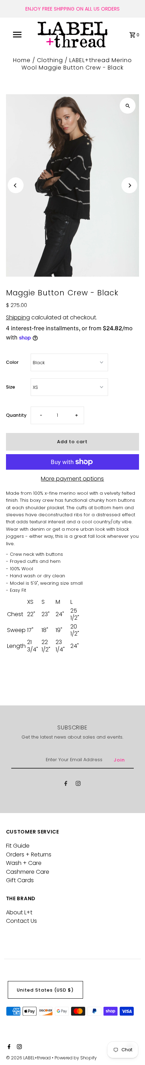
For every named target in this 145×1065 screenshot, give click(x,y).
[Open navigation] (18, 34)
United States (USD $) (45, 990)
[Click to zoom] (127, 106)
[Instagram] (78, 784)
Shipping (18, 317)
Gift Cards (20, 880)
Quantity (16, 415)
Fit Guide (18, 846)
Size (10, 387)
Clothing (50, 60)
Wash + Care (24, 863)
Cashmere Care (27, 872)
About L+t (19, 912)
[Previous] (16, 185)
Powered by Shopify (76, 1058)
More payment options (72, 478)
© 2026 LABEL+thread (29, 1058)
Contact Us (21, 921)
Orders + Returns (28, 854)
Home (22, 60)
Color (12, 362)
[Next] (129, 185)
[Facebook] (65, 784)
